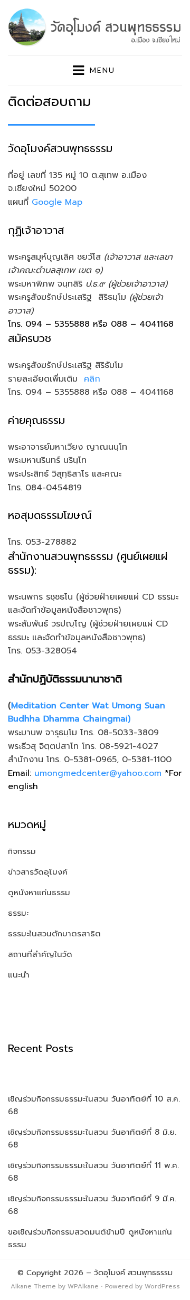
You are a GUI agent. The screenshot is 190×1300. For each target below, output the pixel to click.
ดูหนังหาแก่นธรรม (39, 892)
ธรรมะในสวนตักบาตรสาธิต (54, 934)
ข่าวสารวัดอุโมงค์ (38, 872)
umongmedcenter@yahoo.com (98, 773)
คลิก (92, 379)
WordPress (162, 1286)
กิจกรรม (22, 851)
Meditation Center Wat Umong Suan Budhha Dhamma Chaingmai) (86, 712)
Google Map (57, 202)
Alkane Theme (33, 1286)
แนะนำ (19, 975)
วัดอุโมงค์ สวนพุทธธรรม (133, 1272)
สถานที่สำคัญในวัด (40, 954)
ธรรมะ (18, 913)
